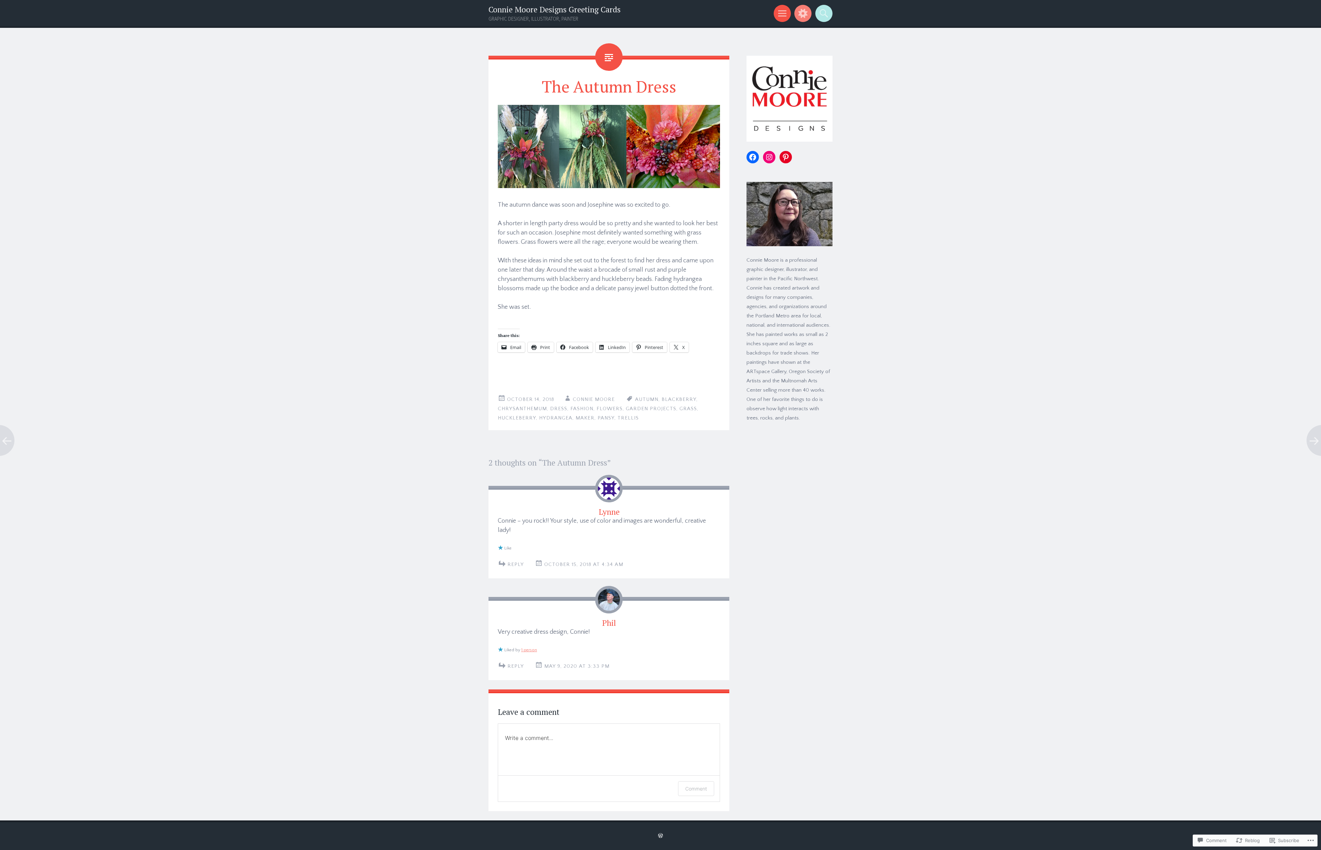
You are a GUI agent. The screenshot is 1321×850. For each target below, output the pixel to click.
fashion (581, 409)
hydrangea (555, 418)
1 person (529, 650)
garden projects (651, 409)
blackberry (679, 399)
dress (558, 409)
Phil (609, 623)
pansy (606, 418)
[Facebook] (753, 157)
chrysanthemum (522, 409)
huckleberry (517, 418)
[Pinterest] (786, 157)
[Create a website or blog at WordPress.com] (660, 836)
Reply (515, 564)
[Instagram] (769, 157)
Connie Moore (594, 399)
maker (585, 418)
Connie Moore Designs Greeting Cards (554, 9)
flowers (610, 409)
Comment (696, 789)
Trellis (628, 418)
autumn (646, 399)
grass (688, 409)
